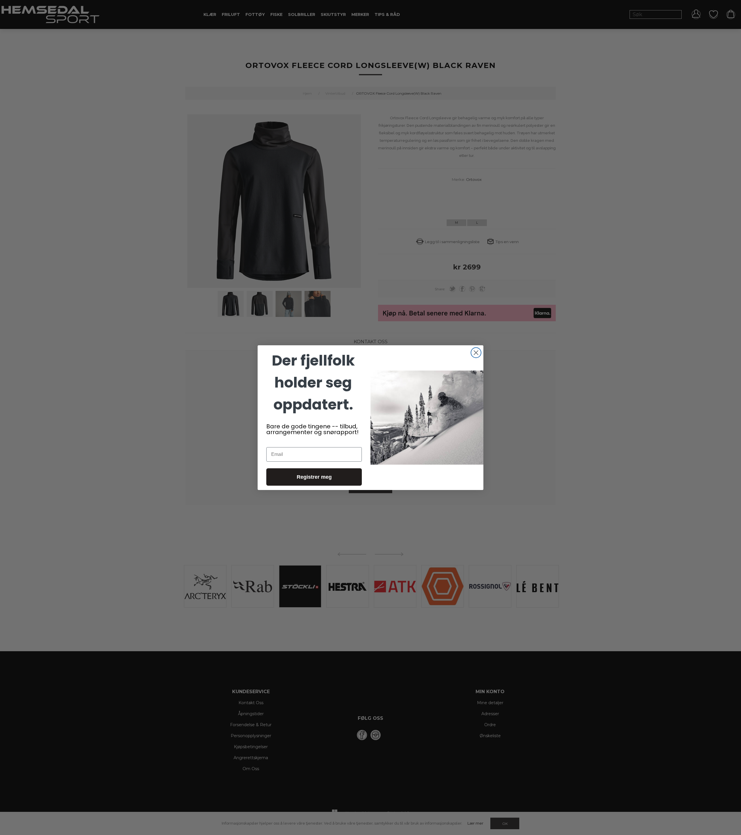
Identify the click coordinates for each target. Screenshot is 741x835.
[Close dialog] (476, 353)
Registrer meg (314, 477)
